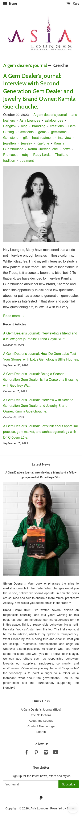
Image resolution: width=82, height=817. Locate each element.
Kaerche (43, 143)
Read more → (13, 315)
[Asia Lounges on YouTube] (55, 753)
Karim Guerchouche (43, 148)
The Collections (41, 715)
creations (57, 125)
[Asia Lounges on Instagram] (46, 753)
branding (38, 125)
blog (24, 125)
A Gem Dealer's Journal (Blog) (41, 709)
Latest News (41, 464)
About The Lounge (41, 720)
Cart (75, 3)
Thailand (61, 154)
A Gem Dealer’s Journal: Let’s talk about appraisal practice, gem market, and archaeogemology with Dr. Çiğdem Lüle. (40, 431)
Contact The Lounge (41, 726)
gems (42, 131)
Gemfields (26, 131)
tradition (9, 160)
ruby (25, 154)
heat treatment (42, 137)
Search (41, 731)
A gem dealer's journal (25, 65)
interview (64, 137)
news (66, 148)
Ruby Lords (41, 154)
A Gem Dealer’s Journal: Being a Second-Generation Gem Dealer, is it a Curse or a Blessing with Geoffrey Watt (40, 379)
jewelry (26, 143)
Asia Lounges (30, 120)
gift (25, 137)
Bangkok (9, 125)
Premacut (10, 154)
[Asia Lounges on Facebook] (26, 753)
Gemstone (11, 137)
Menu (12, 3)
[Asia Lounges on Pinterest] (36, 753)
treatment (27, 160)
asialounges (54, 120)
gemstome (59, 131)
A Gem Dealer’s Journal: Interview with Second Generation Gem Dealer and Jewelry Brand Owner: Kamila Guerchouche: (39, 91)
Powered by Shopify (63, 808)
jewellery (10, 143)
